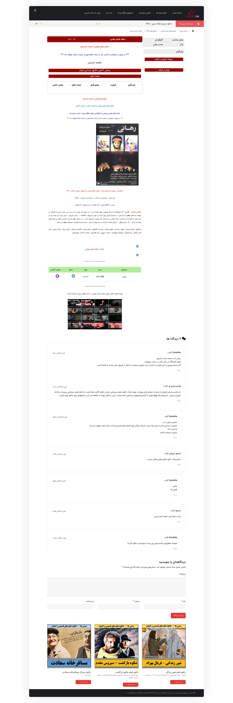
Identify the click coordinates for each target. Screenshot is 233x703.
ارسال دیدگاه (178, 615)
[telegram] (36, 23)
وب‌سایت (89, 601)
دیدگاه (182, 574)
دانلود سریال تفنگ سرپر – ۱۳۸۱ (158, 23)
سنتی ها (73, 113)
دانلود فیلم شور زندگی (176, 672)
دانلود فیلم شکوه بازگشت (126, 672)
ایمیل (136, 601)
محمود (178, 510)
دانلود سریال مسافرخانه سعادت (76, 672)
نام (184, 601)
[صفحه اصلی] (193, 31)
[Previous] (97, 24)
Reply (179, 371)
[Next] (99, 24)
